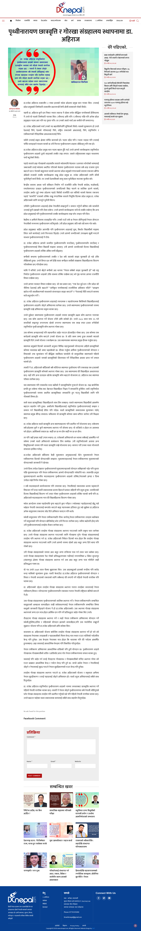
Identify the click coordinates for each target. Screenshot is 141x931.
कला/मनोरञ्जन (56, 20)
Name (29, 761)
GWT (93, 928)
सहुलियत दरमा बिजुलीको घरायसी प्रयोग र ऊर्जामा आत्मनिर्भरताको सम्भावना (85, 813)
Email (53, 761)
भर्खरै (133, 20)
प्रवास (79, 20)
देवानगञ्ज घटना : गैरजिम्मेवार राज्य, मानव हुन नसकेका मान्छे (35, 842)
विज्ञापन (65, 925)
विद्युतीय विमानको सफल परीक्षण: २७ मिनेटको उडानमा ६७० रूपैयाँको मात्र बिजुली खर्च (117, 72)
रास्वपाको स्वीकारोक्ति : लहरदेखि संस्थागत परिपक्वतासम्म (85, 844)
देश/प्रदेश (44, 20)
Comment (31, 737)
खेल (66, 20)
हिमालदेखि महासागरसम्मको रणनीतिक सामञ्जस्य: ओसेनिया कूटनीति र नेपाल (87, 874)
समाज (35, 20)
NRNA (45, 900)
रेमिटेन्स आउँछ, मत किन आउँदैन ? (33, 812)
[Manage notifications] (135, 925)
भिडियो (45, 904)
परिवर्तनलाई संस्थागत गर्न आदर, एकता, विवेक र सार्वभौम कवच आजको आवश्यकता (59, 875)
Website (78, 761)
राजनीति (27, 20)
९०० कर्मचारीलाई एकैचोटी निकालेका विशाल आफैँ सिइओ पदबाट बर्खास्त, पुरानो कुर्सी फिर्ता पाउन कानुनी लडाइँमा (117, 87)
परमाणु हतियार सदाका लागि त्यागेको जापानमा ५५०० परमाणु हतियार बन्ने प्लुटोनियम (116, 102)
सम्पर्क (84, 925)
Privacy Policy (74, 925)
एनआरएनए (88, 20)
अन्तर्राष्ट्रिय (109, 20)
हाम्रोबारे (57, 925)
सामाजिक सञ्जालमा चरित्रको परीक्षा (60, 812)
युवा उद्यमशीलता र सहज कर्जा (61, 840)
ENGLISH (120, 20)
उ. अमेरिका (99, 20)
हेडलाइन (45, 907)
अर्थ (72, 20)
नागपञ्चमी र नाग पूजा (32, 870)
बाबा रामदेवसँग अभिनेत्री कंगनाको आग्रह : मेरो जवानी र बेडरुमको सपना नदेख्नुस (116, 58)
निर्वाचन (18, 20)
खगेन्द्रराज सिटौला (14, 108)
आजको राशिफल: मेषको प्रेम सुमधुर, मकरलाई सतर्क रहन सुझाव (116, 115)
